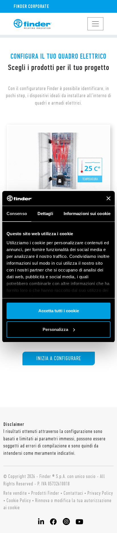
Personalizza (55, 329)
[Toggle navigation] (95, 23)
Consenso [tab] (17, 213)
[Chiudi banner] (108, 198)
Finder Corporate (31, 6)
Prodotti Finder (45, 493)
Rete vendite (15, 493)
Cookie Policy (19, 500)
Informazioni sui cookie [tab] (87, 213)
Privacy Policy (100, 493)
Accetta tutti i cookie (58, 310)
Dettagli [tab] (45, 213)
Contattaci (73, 493)
